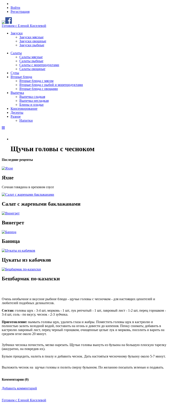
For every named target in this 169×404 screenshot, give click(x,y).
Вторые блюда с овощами (38, 89)
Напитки (26, 120)
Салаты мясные (31, 57)
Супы (15, 73)
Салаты (16, 53)
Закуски (17, 33)
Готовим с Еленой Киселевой (24, 26)
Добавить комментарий (19, 388)
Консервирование (24, 108)
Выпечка (17, 93)
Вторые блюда (21, 77)
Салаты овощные (32, 69)
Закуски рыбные (31, 45)
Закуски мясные (31, 37)
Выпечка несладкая (34, 100)
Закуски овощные (32, 41)
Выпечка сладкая (32, 97)
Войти (15, 7)
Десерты (17, 112)
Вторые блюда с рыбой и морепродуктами (51, 85)
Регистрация (20, 11)
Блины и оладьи (31, 104)
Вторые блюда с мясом (36, 81)
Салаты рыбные (31, 61)
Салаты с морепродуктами (39, 65)
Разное (16, 116)
